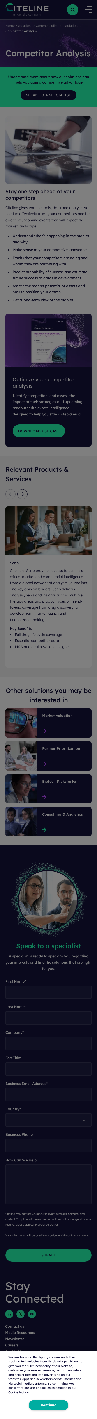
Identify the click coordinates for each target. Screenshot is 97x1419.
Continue (48, 1405)
